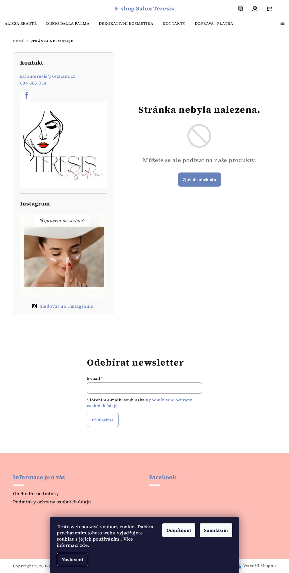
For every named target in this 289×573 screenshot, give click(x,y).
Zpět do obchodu (199, 179)
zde (84, 545)
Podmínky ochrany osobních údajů (52, 502)
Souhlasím (216, 530)
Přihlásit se (103, 420)
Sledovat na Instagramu (67, 306)
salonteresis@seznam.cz (47, 76)
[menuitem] (20, 23)
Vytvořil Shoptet (259, 565)
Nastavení (73, 559)
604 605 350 (33, 83)
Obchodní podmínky (36, 493)
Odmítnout (179, 530)
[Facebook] (26, 95)
